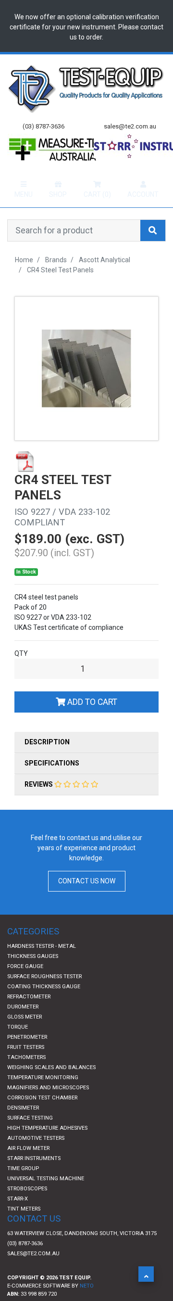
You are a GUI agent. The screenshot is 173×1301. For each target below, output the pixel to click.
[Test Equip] (86, 88)
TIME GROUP (23, 1187)
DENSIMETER (23, 1126)
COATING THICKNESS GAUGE (43, 1005)
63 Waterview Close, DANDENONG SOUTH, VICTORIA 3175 (82, 1252)
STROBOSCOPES (27, 1207)
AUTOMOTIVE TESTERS (35, 1157)
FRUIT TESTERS (25, 1066)
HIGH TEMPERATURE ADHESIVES (47, 1147)
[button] (146, 1274)
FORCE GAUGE (25, 985)
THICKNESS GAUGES (32, 975)
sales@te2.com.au (33, 1272)
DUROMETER (22, 1025)
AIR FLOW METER (28, 1167)
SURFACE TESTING (30, 1137)
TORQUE (17, 1046)
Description (47, 761)
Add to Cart (91, 721)
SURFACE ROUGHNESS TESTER (44, 995)
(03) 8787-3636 (25, 1262)
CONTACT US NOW (86, 900)
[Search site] (152, 249)
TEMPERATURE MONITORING (42, 1096)
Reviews (39, 803)
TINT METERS (23, 1227)
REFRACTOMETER (28, 1015)
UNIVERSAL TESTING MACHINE (45, 1197)
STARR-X (17, 1217)
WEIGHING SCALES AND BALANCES (51, 1086)
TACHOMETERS (26, 1076)
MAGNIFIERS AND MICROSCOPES (48, 1106)
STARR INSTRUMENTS (34, 1177)
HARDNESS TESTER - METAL (41, 965)
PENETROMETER (27, 1056)
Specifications (52, 782)
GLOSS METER (24, 1036)
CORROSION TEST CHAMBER (42, 1116)
